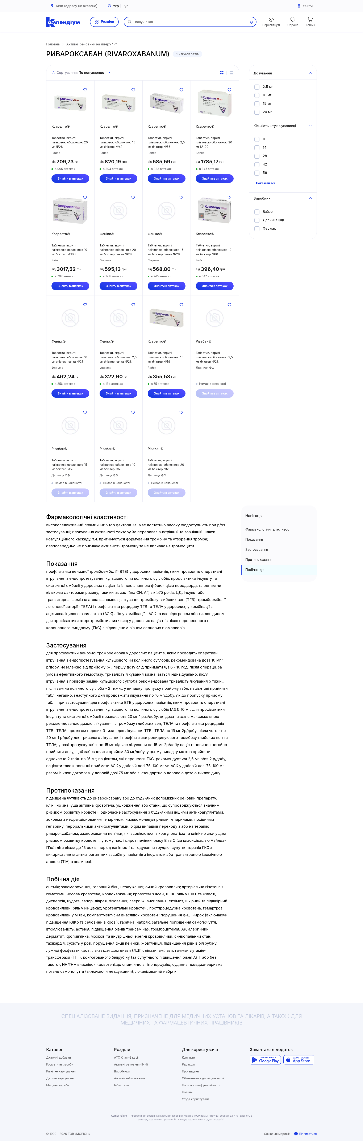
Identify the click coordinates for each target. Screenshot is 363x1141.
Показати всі (265, 183)
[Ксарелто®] (70, 103)
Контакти (188, 1057)
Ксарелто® (60, 126)
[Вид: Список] (231, 73)
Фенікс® (107, 234)
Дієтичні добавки (58, 1057)
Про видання (191, 1071)
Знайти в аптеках (70, 178)
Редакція (188, 1064)
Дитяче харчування (60, 1078)
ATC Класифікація (126, 1057)
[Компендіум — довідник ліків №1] (63, 22)
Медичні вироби (57, 1085)
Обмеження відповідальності (203, 1078)
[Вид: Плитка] (222, 73)
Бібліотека (121, 1085)
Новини (187, 1092)
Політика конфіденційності (201, 1085)
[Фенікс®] (118, 210)
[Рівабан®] (215, 318)
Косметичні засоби (59, 1064)
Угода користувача (195, 1099)
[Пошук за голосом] (251, 22)
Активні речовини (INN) (131, 1064)
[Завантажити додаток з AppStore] (298, 1059)
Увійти (308, 6)
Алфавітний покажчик (129, 1078)
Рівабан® (203, 341)
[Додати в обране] (85, 90)
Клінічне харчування (61, 1071)
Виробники (122, 1071)
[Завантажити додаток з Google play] (265, 1059)
